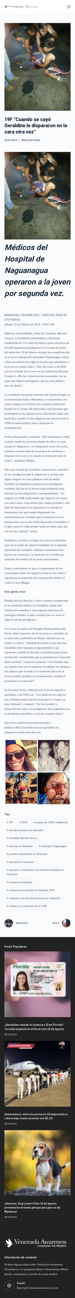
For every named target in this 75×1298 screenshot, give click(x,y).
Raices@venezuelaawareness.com (37, 1287)
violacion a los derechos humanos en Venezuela (33, 898)
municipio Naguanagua (52, 846)
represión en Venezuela (20, 862)
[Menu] (69, 6)
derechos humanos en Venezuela (25, 830)
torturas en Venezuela (19, 882)
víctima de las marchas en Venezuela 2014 (30, 890)
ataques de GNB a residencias (51, 822)
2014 (23, 822)
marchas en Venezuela (19, 846)
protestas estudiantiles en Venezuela (27, 854)
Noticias (34, 140)
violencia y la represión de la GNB (27, 906)
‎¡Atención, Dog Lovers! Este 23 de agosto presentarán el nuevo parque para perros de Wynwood (32, 1207)
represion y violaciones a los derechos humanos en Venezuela (35, 872)
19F (10, 822)
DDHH (25, 140)
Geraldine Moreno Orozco (22, 838)
